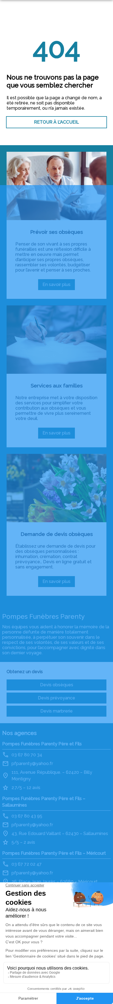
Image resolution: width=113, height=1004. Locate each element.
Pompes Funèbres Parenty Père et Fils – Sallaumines (43, 802)
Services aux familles (57, 386)
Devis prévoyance (56, 698)
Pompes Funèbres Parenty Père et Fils (42, 743)
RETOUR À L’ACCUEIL (56, 122)
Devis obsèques (56, 684)
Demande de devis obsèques (57, 534)
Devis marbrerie (56, 711)
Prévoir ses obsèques (56, 232)
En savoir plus (59, 286)
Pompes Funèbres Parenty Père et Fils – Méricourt (54, 853)
